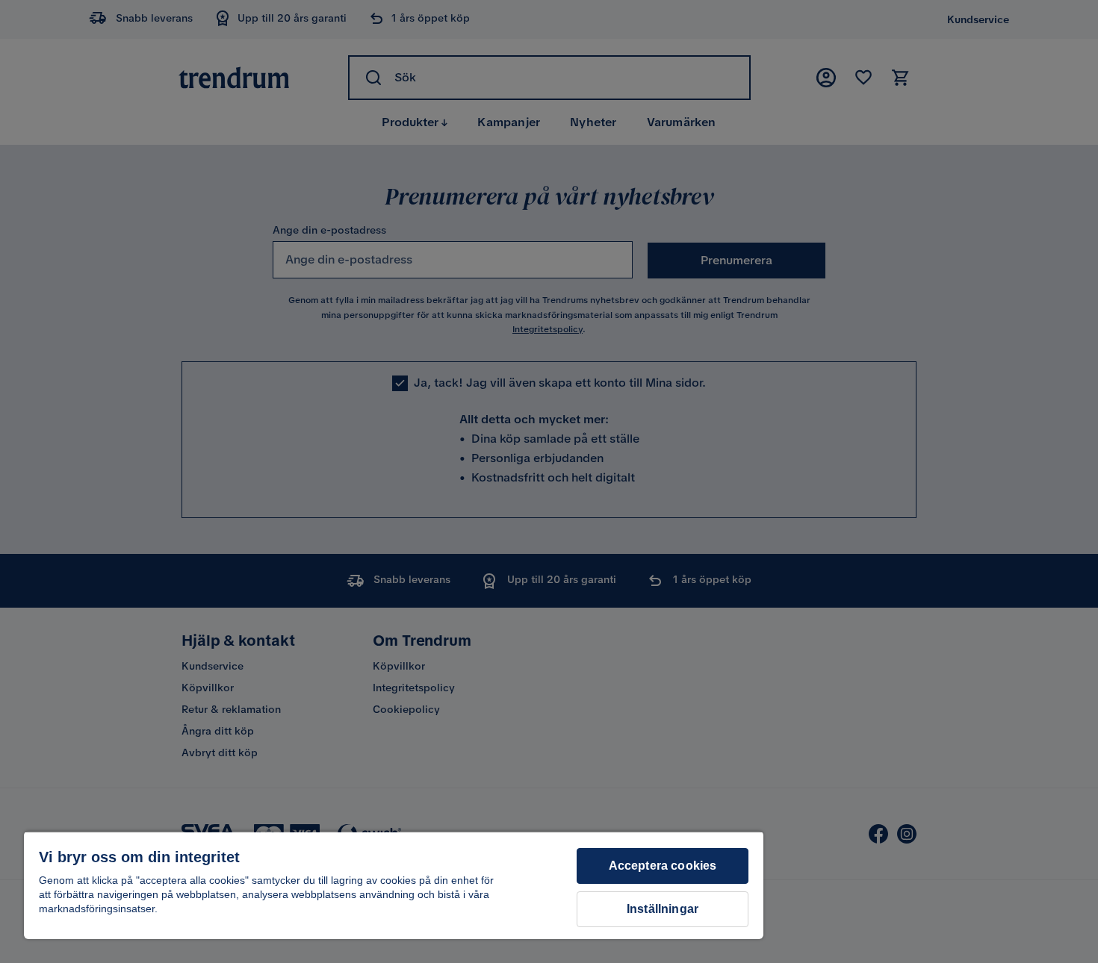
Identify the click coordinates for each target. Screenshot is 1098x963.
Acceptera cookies (663, 865)
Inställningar (662, 909)
